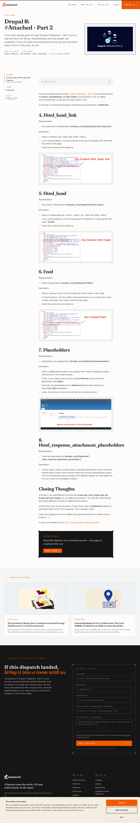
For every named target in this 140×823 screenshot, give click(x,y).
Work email (81, 685)
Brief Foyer (51, 551)
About (117, 5)
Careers (76, 795)
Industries (76, 784)
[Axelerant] (10, 4)
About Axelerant (79, 780)
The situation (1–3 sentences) (89, 717)
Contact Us (130, 4)
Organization (81, 695)
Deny (122, 817)
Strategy (98, 780)
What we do (86, 5)
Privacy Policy (125, 735)
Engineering (100, 787)
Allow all (121, 803)
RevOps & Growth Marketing (102, 792)
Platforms (76, 787)
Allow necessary (121, 810)
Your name (81, 674)
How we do (103, 5)
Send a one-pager (87, 743)
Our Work (72, 5)
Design (98, 784)
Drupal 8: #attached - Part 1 (81, 94)
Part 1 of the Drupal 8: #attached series (82, 522)
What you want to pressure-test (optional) (94, 706)
